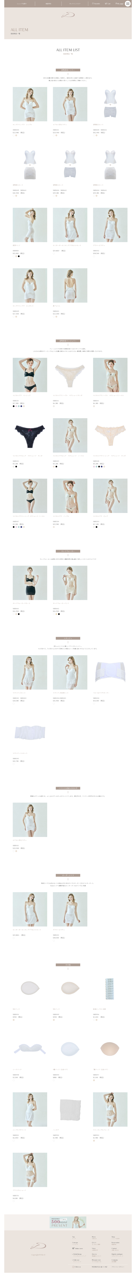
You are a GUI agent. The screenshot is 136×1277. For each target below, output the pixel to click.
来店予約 (48, 4)
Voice (95, 1249)
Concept (75, 1243)
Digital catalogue (117, 1255)
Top (74, 1237)
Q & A (96, 1243)
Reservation (115, 1243)
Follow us (77, 1267)
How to (96, 1255)
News (94, 1237)
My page (120, 4)
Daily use (76, 1261)
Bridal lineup (79, 1255)
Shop (116, 1237)
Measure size (96, 1261)
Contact (115, 1249)
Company (115, 1261)
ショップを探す (22, 4)
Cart (108, 4)
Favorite (97, 4)
